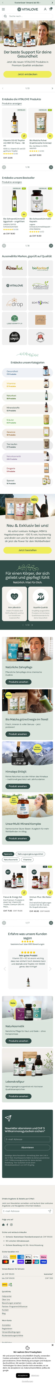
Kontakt (5, 1310)
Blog (4, 1313)
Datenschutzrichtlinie (32, 1368)
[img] (27, 941)
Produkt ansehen (18, 734)
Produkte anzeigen (12, 103)
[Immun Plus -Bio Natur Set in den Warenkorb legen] (50, 893)
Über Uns (6, 1299)
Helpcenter (7, 1296)
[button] (50, 9)
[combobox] (27, 16)
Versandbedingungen (11, 1332)
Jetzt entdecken (27, 74)
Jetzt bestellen (28, 550)
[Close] (52, 1345)
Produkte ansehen (18, 681)
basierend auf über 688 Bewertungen (27, 944)
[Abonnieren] (49, 1211)
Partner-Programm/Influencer (15, 1306)
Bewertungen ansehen (11, 1303)
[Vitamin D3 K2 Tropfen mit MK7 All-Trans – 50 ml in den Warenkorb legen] (24, 136)
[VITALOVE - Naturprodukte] (27, 9)
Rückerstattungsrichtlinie (12, 1335)
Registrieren (7, 1328)
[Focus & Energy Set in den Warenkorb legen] (24, 893)
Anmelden (6, 1325)
